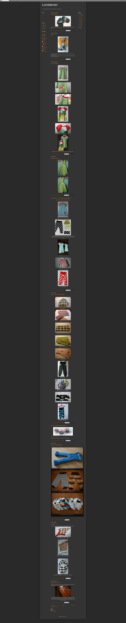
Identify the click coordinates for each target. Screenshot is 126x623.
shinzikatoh (44, 25)
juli (80, 19)
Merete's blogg (44, 47)
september (81, 18)
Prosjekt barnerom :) (56, 582)
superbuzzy (44, 27)
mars (80, 23)
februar (81, 24)
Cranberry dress (55, 158)
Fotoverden (44, 26)
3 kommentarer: (62, 422)
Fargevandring (44, 51)
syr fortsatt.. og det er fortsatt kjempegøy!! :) (61, 198)
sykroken (44, 29)
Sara (52, 35)
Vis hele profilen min (53, 611)
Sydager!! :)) (54, 524)
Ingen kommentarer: (62, 30)
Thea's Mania (44, 42)
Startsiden (63, 605)
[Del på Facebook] (69, 30)
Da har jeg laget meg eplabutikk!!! (59, 425)
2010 (79, 25)
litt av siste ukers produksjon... (58, 294)
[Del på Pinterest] (69, 30)
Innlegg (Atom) (56, 606)
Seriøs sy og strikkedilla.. (57, 445)
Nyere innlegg (53, 605)
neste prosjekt (54, 14)
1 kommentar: (61, 602)
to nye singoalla (54, 63)
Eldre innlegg (73, 605)
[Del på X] (68, 30)
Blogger (66, 616)
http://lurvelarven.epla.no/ (54, 436)
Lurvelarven (49, 4)
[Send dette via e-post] (66, 30)
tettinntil (44, 28)
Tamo (43, 24)
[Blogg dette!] (67, 30)
